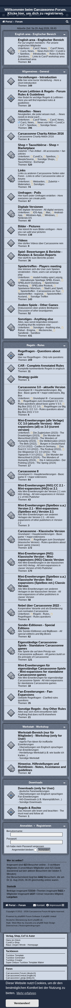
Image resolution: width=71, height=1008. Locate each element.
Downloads (35, 782)
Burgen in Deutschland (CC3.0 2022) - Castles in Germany (41, 445)
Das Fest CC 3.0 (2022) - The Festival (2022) (41, 448)
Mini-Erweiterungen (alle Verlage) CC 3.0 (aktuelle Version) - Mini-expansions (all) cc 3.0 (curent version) (41, 425)
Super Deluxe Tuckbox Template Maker (25, 962)
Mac (48, 212)
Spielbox (50, 156)
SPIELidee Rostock (42, 285)
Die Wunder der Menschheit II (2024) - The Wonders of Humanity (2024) (40, 457)
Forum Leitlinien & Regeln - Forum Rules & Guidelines (41, 93)
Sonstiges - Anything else (35, 319)
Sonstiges (39, 184)
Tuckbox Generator (15, 958)
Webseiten (39, 181)
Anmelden (26, 825)
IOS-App (37, 212)
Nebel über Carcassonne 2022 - (39, 605)
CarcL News (27, 51)
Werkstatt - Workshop (35, 726)
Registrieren (43, 825)
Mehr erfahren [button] (26, 993)
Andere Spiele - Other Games (38, 305)
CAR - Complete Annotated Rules (41, 365)
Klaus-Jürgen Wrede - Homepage (22, 945)
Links (21, 170)
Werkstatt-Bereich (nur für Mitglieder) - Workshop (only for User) (40, 735)
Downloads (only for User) (36, 788)
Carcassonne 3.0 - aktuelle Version (41, 387)
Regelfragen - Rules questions (34, 616)
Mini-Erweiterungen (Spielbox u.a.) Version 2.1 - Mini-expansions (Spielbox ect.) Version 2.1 (42, 508)
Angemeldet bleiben (23, 849)
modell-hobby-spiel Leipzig (47, 277)
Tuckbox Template (15, 955)
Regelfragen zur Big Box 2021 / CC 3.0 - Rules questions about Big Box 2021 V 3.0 (42, 409)
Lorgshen (12, 897)
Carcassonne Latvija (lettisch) (20, 978)
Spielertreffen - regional (30, 293)
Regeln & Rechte (29, 807)
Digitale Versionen (30, 206)
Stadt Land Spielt (53, 288)
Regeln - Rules (35, 345)
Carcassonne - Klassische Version (41, 531)
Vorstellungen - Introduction (37, 77)
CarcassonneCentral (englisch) (21, 975)
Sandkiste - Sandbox (29, 333)
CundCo (37, 156)
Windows (50, 215)
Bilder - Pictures (29, 226)
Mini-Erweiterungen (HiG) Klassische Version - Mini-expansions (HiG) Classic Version (41, 556)
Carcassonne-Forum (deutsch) (21, 973)
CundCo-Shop (13, 942)
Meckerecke (45, 330)
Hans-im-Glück (13, 940)
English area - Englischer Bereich (35, 34)
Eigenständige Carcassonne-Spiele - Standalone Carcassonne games (41, 645)
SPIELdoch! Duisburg (29, 283)
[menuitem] (67, 21)
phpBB (21, 916)
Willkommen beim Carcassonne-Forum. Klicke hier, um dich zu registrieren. (35, 11)
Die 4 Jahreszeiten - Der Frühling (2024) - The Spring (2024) (42, 461)
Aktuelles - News (29, 111)
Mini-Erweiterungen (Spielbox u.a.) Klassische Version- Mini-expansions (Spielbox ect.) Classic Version (42, 581)
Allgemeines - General (35, 71)
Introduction (39, 53)
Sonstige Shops (45, 159)
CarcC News (40, 48)
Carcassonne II (28, 471)
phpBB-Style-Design (46, 923)
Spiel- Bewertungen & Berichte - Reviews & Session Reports (40, 253)
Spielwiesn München (29, 288)
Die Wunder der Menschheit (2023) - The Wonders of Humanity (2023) (39, 438)
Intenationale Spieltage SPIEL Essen (40, 280)
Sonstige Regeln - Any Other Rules (42, 708)
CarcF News (57, 48)
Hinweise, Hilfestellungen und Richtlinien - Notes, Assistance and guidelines (42, 767)
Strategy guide (28, 377)
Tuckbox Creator (14, 960)
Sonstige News (48, 125)
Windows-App (33, 215)
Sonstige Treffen (39, 296)
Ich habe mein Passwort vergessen (25, 846)
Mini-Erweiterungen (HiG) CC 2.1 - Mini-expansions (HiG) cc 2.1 (41, 487)
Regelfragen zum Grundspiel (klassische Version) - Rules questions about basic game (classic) (41, 542)
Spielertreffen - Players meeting (39, 266)
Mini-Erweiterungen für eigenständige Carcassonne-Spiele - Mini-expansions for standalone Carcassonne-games (42, 670)
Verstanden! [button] (22, 1003)
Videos (22, 240)
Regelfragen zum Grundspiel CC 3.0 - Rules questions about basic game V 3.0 (41, 402)
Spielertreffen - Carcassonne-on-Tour (40, 291)
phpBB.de (38, 920)
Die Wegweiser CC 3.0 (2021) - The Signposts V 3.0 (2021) (37, 453)
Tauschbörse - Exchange (31, 162)
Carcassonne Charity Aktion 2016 (41, 133)
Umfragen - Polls (29, 192)
